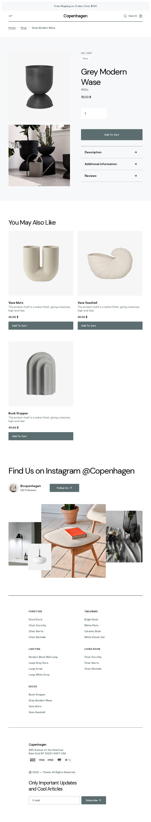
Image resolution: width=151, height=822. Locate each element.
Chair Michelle (37, 637)
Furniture (35, 611)
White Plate (91, 625)
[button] (10, 16)
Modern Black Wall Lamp (43, 657)
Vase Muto (35, 706)
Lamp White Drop (39, 674)
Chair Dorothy (37, 625)
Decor (85, 58)
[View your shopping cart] (141, 16)
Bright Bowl (91, 619)
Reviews (90, 176)
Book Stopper (37, 694)
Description (93, 152)
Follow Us (62, 487)
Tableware (91, 611)
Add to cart (111, 134)
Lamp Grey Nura (38, 662)
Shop (24, 27)
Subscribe (92, 800)
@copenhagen (30, 486)
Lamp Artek (35, 668)
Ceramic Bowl (92, 631)
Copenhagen (75, 16)
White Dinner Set (94, 637)
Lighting (34, 649)
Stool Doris (35, 619)
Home (11, 27)
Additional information (101, 164)
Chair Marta (36, 631)
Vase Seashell (37, 712)
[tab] (112, 152)
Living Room (92, 649)
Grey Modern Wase (40, 700)
